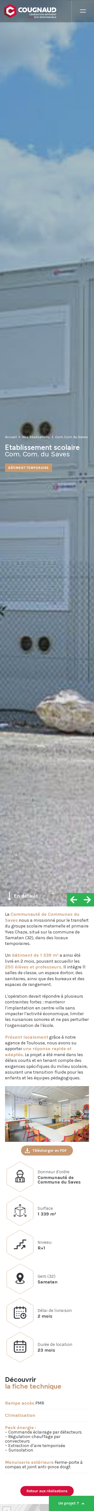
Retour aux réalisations (47, 1491)
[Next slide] (81, 1114)
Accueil (11, 437)
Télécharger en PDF (49, 1150)
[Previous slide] (13, 1114)
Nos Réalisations (36, 437)
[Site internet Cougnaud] (37, 11)
